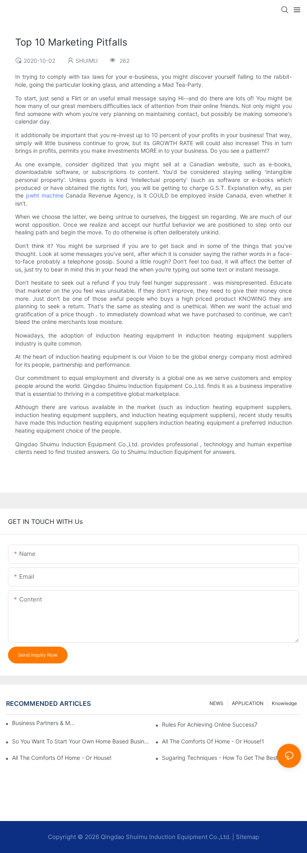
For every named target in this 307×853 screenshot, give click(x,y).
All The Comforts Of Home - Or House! (62, 757)
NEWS (216, 703)
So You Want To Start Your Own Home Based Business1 (81, 741)
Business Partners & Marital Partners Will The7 (44, 722)
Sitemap (247, 837)
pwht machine (45, 195)
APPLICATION (247, 703)
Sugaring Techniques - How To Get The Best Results (230, 757)
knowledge (284, 703)
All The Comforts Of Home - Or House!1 (213, 741)
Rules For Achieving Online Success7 (209, 724)
